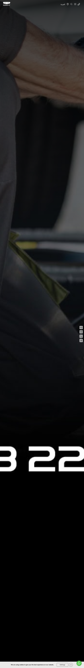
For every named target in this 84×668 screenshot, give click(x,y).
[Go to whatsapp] (79, 663)
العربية (63, 4)
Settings (62, 665)
